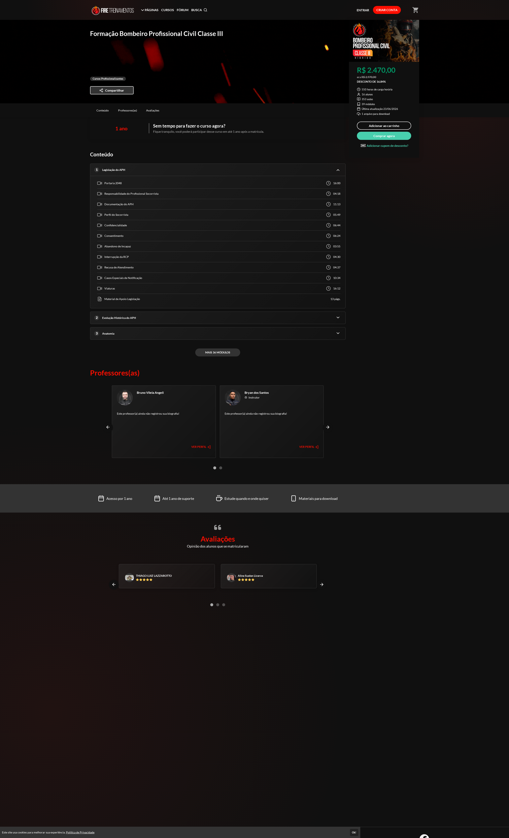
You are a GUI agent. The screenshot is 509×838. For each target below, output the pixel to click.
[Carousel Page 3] (224, 605)
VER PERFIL (199, 446)
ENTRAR (363, 10)
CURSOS (167, 10)
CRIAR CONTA (386, 10)
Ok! (354, 832)
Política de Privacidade (80, 832)
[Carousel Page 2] (221, 468)
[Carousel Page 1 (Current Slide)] (215, 468)
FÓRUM (182, 10)
